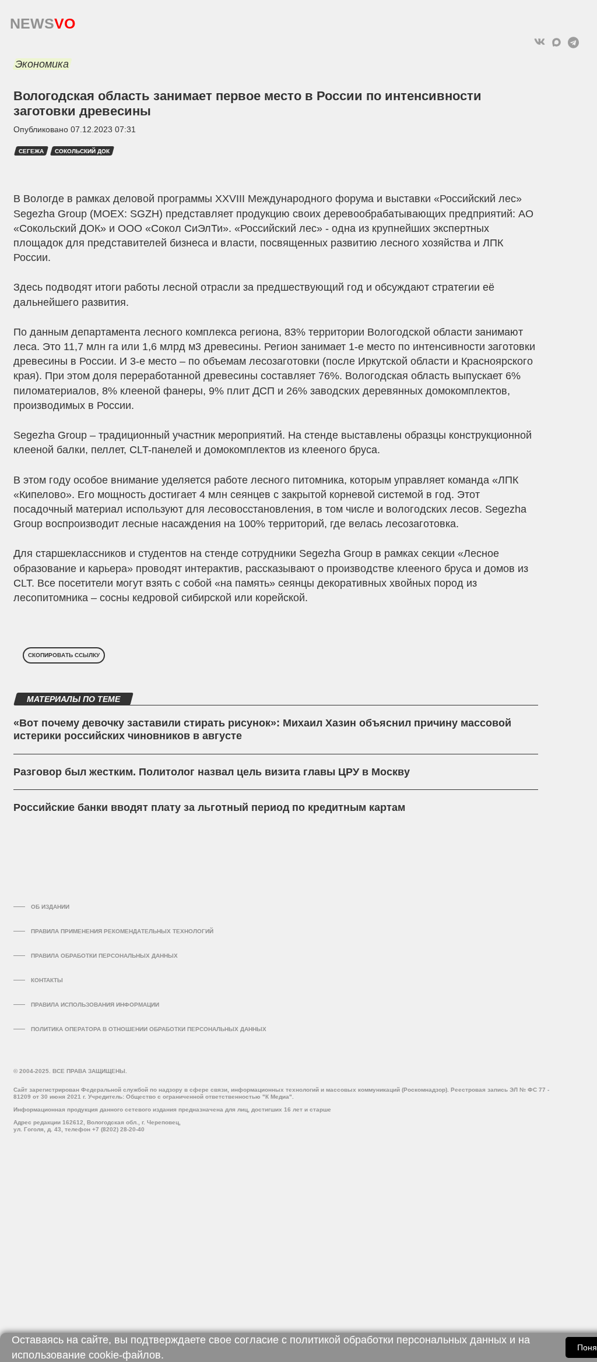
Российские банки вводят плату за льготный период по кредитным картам (209, 807)
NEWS (42, 20)
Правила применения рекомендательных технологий (122, 931)
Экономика (42, 64)
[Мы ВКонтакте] (539, 42)
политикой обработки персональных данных (398, 1340)
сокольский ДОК (82, 151)
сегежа (31, 151)
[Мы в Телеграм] (573, 42)
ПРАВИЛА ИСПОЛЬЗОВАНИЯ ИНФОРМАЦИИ (95, 1004)
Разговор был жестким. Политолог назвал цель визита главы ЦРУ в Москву (211, 772)
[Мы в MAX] (556, 42)
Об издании (50, 907)
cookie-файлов (125, 1355)
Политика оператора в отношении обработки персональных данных (148, 1029)
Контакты (47, 980)
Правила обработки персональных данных (104, 955)
